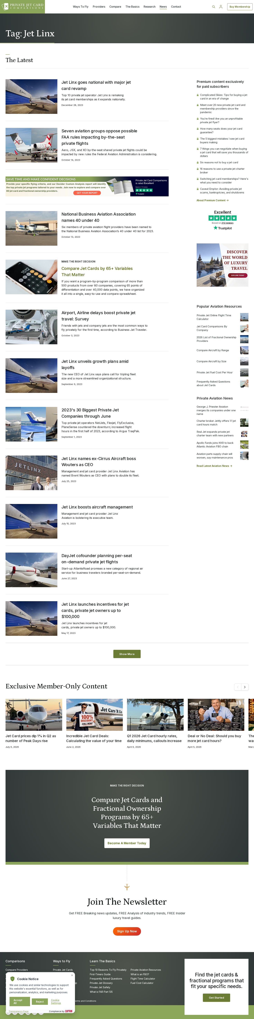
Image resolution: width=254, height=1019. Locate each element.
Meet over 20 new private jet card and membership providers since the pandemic (222, 108)
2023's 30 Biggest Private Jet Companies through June (90, 413)
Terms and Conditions (85, 1001)
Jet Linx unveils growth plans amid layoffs (95, 364)
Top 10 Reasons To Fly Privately (108, 969)
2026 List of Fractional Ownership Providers (216, 339)
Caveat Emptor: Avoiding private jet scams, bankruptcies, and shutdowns (222, 190)
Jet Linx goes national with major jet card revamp (96, 85)
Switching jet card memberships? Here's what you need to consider (224, 180)
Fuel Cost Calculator (142, 982)
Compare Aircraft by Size (211, 361)
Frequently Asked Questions (106, 978)
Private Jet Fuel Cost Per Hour (215, 372)
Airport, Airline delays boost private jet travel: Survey (98, 315)
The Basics (132, 6)
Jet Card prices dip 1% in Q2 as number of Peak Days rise (31, 738)
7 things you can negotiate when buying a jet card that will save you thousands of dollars (224, 152)
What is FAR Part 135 (101, 991)
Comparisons (15, 961)
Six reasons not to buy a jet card (219, 162)
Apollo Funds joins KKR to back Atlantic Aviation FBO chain (215, 444)
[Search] (214, 7)
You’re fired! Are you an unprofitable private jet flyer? (221, 120)
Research (150, 6)
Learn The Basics (102, 961)
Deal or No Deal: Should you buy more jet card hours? (214, 738)
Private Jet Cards (63, 969)
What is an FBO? (140, 974)
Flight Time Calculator (143, 978)
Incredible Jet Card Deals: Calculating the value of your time (94, 738)
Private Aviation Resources (146, 969)
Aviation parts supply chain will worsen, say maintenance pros (215, 455)
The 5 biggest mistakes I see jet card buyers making (222, 140)
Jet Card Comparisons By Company (212, 328)
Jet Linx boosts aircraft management (97, 507)
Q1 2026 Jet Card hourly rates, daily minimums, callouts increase (154, 738)
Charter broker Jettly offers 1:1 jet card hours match (216, 422)
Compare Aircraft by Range (213, 350)
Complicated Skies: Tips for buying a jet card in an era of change (223, 96)
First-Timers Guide (100, 974)
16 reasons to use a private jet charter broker (222, 170)
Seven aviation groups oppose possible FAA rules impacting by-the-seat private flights (99, 137)
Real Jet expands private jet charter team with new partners (215, 433)
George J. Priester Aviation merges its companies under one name (216, 410)
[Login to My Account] (221, 7)
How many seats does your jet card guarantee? (221, 130)
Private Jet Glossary (101, 982)
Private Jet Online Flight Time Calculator (214, 317)
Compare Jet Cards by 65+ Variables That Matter (97, 271)
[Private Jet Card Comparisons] (22, 6)
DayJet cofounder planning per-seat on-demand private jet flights (97, 558)
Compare (115, 6)
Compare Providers (17, 969)
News (163, 6)
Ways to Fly (61, 961)
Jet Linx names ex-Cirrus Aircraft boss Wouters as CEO (99, 461)
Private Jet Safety (100, 987)
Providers (99, 6)
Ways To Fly (80, 6)
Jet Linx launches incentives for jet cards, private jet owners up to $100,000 (95, 610)
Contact (176, 6)
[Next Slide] (244, 687)
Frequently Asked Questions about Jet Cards (213, 383)
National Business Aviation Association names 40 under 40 (99, 217)
